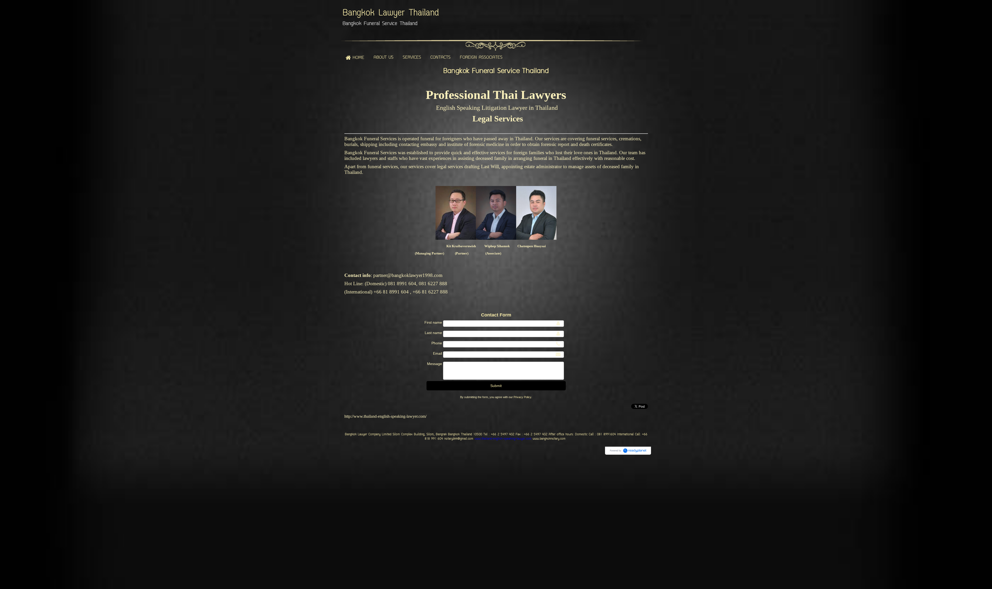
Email (437, 353)
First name (433, 322)
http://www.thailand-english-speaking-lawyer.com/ (385, 416)
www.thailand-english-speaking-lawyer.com (502, 439)
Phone (436, 343)
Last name (433, 333)
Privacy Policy (522, 397)
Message (434, 364)
